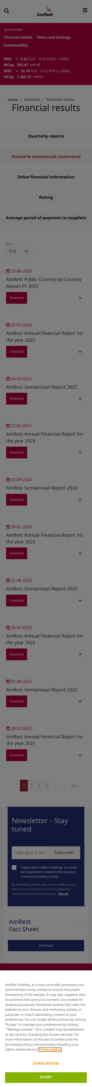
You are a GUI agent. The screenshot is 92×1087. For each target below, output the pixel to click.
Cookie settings (46, 1063)
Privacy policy (50, 1049)
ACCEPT (46, 1077)
